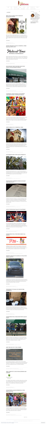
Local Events (12, 151)
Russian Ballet (15, 231)
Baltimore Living (9, 63)
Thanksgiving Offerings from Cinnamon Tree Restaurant (16, 181)
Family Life (14, 90)
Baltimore (9, 43)
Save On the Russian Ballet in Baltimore (15, 209)
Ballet (8, 231)
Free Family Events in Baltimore (20, 91)
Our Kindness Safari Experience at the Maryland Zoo (15, 391)
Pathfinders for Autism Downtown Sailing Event (16, 317)
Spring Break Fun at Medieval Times (14, 127)
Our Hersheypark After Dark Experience (16, 154)
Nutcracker (13, 231)
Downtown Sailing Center (12, 91)
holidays (11, 231)
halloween (12, 178)
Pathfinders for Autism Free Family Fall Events (15, 234)
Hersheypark (14, 178)
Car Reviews (12, 286)
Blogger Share (12, 368)
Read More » (8, 40)
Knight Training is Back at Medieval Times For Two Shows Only (16, 46)
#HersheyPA (9, 178)
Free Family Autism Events (17, 253)
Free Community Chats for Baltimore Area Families (16, 372)
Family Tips (15, 368)
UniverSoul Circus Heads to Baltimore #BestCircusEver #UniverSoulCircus (15, 94)
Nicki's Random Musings (23, 3)
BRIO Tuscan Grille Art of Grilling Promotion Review (14, 16)
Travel (15, 90)
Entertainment (12, 63)
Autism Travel (9, 90)
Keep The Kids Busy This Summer (13, 347)
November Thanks (12, 206)
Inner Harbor (14, 43)
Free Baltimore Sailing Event (16, 91)
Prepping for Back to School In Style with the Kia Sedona (16, 256)
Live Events (14, 63)
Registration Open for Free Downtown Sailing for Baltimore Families (15, 67)
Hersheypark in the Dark (17, 178)
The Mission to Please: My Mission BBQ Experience (15, 290)
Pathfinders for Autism (20, 253)
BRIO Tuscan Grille (11, 43)
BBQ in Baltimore (11, 314)
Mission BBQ (14, 314)
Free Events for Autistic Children (12, 253)
